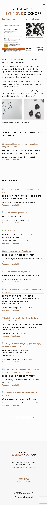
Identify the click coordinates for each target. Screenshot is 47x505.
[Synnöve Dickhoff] (23, 11)
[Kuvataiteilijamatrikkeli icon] (25, 497)
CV (17, 481)
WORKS (20, 479)
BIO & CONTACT (25, 481)
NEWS (26, 479)
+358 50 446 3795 (23, 465)
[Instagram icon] (15, 497)
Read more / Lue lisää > (11, 159)
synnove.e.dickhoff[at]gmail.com (23, 467)
